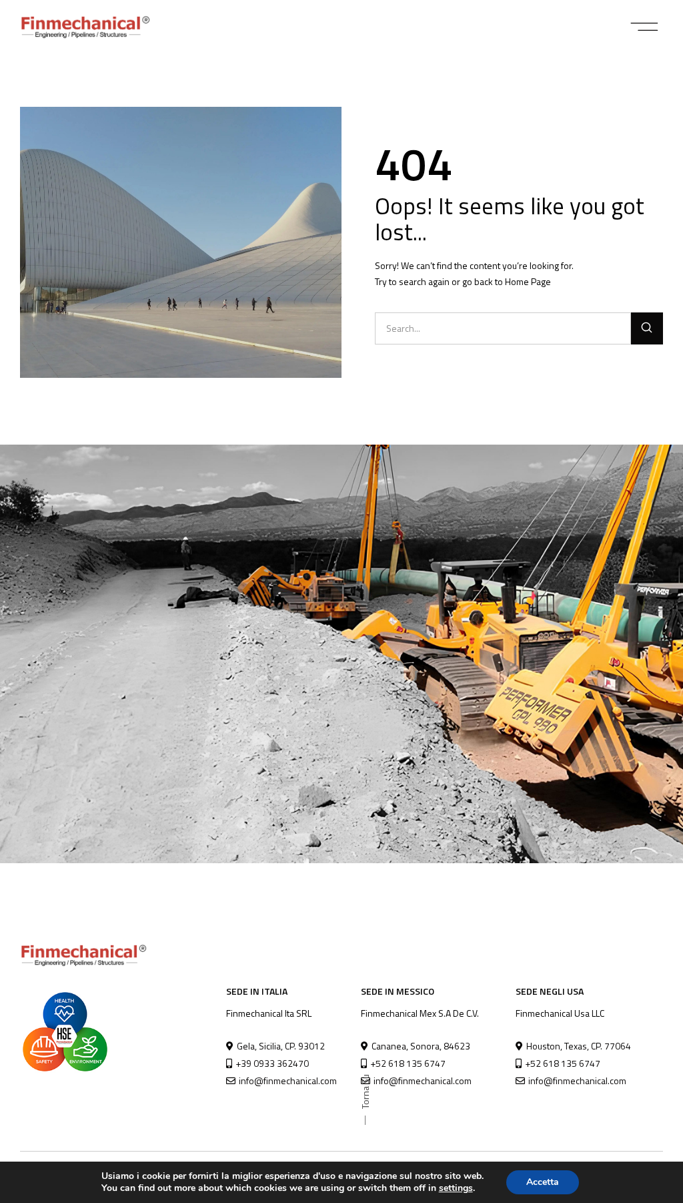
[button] (645, 26)
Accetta (542, 1182)
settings (456, 1188)
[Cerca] (647, 328)
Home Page (528, 281)
